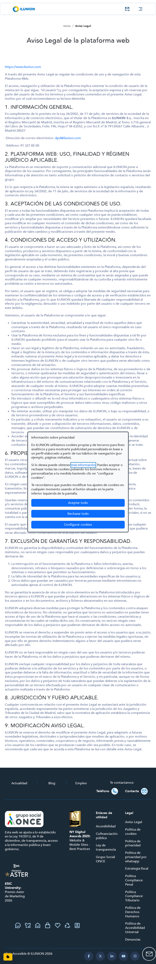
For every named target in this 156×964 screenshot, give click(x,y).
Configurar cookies (94, 524)
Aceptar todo (78, 503)
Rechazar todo (78, 514)
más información (83, 465)
